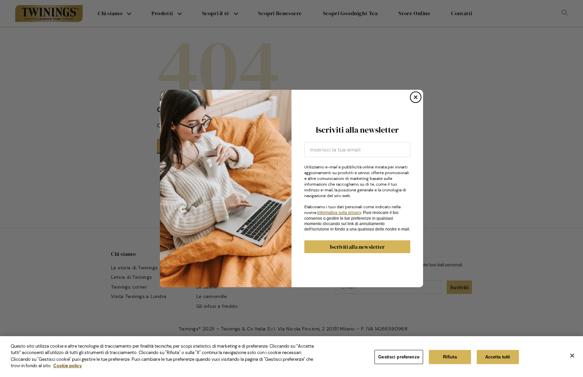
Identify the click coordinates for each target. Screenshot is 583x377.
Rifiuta (450, 356)
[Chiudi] (572, 355)
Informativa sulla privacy (339, 212)
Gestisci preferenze (398, 356)
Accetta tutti (497, 356)
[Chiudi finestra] (415, 97)
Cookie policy (67, 366)
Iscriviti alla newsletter (357, 246)
